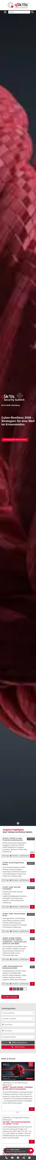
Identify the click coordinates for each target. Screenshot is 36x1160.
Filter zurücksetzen (19, 1042)
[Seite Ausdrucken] (18, 1157)
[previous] (2, 420)
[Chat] (31, 1150)
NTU (32, 852)
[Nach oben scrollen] (29, 1157)
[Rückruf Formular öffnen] (6, 1157)
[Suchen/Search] (32, 12)
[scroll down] (18, 823)
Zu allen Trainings (10, 997)
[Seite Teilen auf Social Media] (23, 1157)
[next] (34, 420)
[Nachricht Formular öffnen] (12, 1157)
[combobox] (18, 1013)
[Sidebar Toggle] (5, 12)
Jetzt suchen (19, 1047)
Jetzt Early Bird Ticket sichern (14, 440)
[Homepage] (18, 5)
